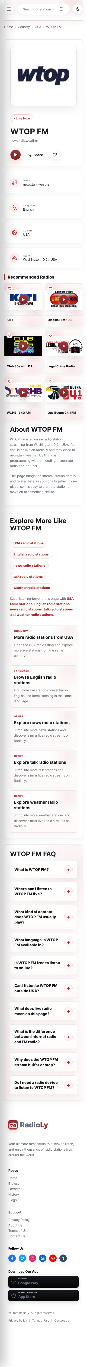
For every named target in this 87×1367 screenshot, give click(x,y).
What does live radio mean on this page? (33, 1011)
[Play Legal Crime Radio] (63, 346)
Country (24, 27)
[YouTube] (53, 1258)
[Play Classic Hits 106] (63, 299)
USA (38, 27)
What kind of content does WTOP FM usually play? (35, 916)
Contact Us (16, 1236)
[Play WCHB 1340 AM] (23, 392)
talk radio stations (28, 576)
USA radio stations (28, 543)
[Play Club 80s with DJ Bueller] (23, 346)
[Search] (61, 9)
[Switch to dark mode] (78, 9)
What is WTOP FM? (31, 869)
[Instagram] (32, 1258)
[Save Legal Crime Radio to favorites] (50, 335)
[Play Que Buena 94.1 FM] (63, 392)
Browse (13, 1183)
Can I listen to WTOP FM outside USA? (36, 988)
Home (8, 27)
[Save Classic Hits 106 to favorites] (50, 289)
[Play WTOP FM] (15, 155)
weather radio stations (31, 588)
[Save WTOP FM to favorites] (55, 155)
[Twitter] (22, 1258)
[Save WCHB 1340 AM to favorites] (9, 381)
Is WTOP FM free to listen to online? (37, 965)
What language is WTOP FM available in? (36, 942)
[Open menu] (9, 9)
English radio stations (31, 554)
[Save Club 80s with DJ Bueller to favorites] (9, 335)
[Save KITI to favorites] (9, 289)
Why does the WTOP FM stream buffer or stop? (36, 1062)
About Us (15, 1225)
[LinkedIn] (42, 1258)
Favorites (15, 1189)
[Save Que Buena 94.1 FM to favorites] (50, 381)
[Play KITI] (23, 299)
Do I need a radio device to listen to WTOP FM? (36, 1085)
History (13, 1194)
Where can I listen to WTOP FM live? (33, 891)
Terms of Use (18, 1230)
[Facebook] (12, 1258)
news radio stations (29, 565)
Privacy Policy (19, 1220)
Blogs (12, 1200)
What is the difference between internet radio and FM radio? (35, 1036)
